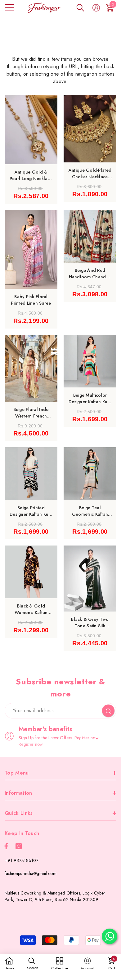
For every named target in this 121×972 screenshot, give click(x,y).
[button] (80, 7)
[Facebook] (6, 846)
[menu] (9, 7)
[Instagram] (19, 846)
